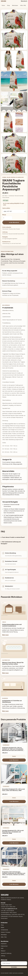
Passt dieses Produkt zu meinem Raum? (13, 537)
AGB (2, 948)
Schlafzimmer (4, 930)
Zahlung (3, 955)
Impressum (4, 943)
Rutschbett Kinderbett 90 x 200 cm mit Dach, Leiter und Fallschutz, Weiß (13, 789)
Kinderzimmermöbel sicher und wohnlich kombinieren (12, 625)
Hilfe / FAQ (23, 5)
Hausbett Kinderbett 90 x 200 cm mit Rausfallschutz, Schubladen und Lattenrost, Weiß (13, 832)
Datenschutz (4, 946)
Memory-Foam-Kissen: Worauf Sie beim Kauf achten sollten (12, 663)
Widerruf (3, 951)
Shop (8, 5)
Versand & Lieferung (6, 953)
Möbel (2, 927)
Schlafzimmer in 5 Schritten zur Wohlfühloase (12, 701)
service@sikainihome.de (11, 908)
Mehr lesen (5, 635)
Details (14, 756)
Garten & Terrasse (5, 932)
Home (3, 5)
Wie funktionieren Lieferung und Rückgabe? (11, 542)
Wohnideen (15, 5)
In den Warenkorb (14, 222)
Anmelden (14, 967)
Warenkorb (24, 1)
